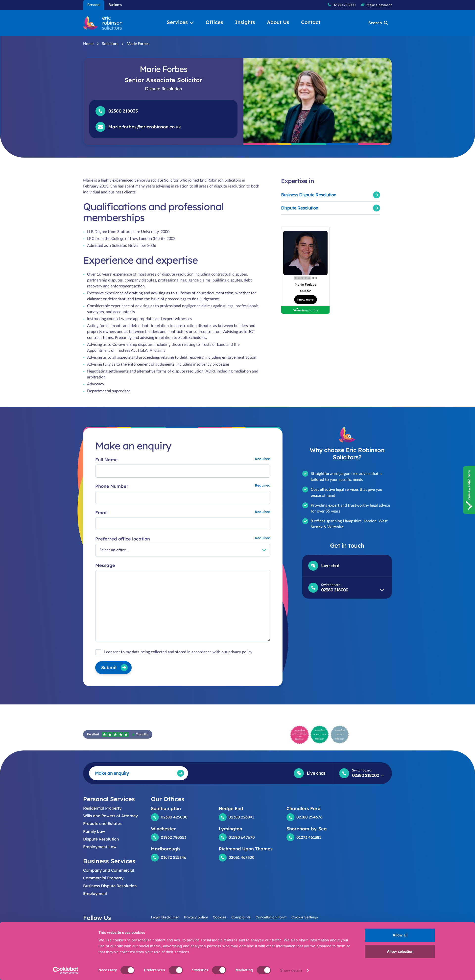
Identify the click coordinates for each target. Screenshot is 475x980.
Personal (93, 5)
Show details (291, 970)
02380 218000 (344, 5)
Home (88, 44)
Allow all (400, 935)
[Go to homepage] (102, 23)
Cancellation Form (271, 917)
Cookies (219, 917)
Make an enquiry (112, 773)
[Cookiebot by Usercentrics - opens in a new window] (65, 970)
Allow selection (400, 951)
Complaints (241, 917)
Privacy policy (196, 917)
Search (375, 22)
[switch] (176, 970)
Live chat (330, 565)
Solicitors (110, 44)
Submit (109, 667)
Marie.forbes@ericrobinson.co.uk (144, 127)
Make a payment (379, 5)
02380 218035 (123, 111)
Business (115, 5)
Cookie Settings (304, 917)
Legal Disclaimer (165, 917)
